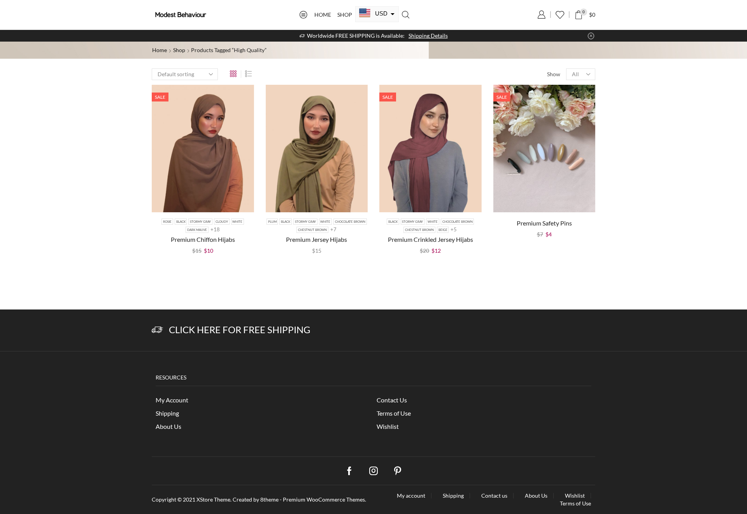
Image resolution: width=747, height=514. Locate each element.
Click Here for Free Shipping (239, 329)
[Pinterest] (397, 471)
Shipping (167, 413)
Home (322, 14)
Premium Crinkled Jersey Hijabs (430, 239)
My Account (172, 400)
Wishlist (388, 426)
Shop (344, 14)
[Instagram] (373, 471)
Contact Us (392, 400)
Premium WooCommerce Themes (324, 499)
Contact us (494, 495)
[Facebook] (349, 471)
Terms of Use (394, 413)
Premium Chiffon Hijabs (203, 239)
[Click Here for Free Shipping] (157, 330)
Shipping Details (428, 35)
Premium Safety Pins (544, 223)
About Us (168, 426)
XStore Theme (213, 499)
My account (411, 495)
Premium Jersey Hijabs (316, 239)
